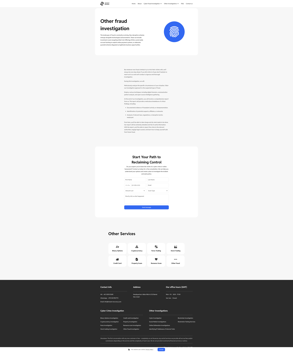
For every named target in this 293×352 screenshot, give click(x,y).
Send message (146, 207)
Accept (161, 349)
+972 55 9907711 (113, 298)
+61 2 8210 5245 (108, 294)
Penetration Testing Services (186, 322)
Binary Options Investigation (109, 318)
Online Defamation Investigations (159, 325)
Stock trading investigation (108, 329)
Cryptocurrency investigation (109, 322)
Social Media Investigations (157, 322)
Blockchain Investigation (185, 318)
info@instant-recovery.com (112, 302)
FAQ (182, 4)
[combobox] (127, 185)
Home (134, 4)
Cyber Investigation (155, 318)
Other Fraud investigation (131, 329)
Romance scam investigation (132, 325)
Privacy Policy (149, 349)
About (140, 4)
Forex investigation (106, 325)
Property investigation (130, 322)
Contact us (189, 4)
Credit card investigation (131, 318)
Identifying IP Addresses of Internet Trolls (162, 329)
